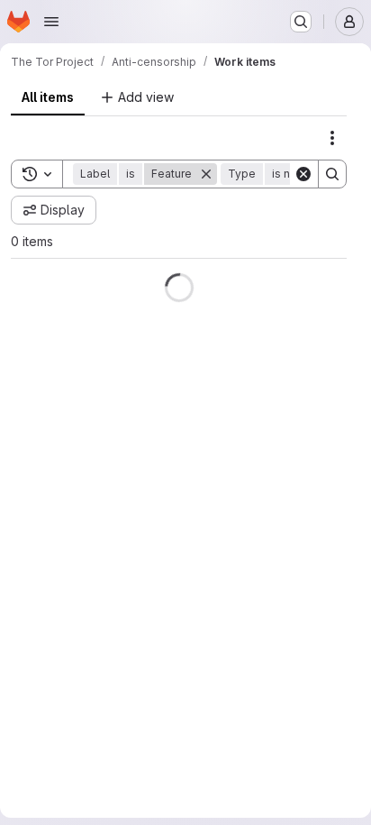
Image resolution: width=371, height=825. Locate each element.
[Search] (332, 265)
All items (48, 188)
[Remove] (206, 265)
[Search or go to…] (301, 21)
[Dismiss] (325, 106)
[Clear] (303, 265)
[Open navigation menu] (51, 21)
